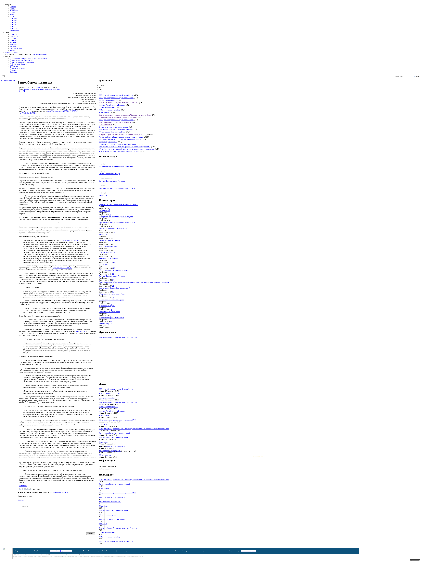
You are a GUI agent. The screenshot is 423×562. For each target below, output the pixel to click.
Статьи (12, 9)
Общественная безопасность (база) (112, 132)
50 (111, 322)
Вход (3, 76)
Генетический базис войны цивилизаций (114, 288)
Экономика (14, 36)
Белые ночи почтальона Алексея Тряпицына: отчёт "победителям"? (124, 147)
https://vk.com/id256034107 (62, 268)
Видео (12, 15)
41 (113, 226)
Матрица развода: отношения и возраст (114, 270)
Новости (13, 7)
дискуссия (56, 89)
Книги (12, 13)
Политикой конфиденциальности (61, 551)
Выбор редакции (16, 48)
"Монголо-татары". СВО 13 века (111, 318)
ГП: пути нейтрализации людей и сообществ (116, 95)
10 (114, 262)
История (13, 38)
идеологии (27, 89)
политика (41, 89)
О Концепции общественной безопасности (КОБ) (28, 58)
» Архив (13, 16)
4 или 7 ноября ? (105, 125)
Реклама (13, 70)
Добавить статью (11, 52)
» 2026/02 (13, 22)
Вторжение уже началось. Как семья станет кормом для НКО (122, 134)
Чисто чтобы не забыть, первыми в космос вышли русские (121, 137)
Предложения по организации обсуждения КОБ (117, 188)
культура (34, 89)
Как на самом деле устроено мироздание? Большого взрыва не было (125, 115)
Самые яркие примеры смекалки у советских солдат (119, 151)
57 (114, 232)
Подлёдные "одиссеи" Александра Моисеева (116, 129)
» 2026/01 (13, 24)
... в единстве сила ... (8, 80)
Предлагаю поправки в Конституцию (113, 228)
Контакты (13, 72)
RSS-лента (14, 66)
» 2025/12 (13, 26)
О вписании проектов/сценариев (111, 300)
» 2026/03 (13, 20)
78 (110, 215)
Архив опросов (258, 456)
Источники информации (108, 100)
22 (113, 286)
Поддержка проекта (17, 68)
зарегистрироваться (39, 54)
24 (113, 280)
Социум (13, 40)
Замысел (13, 46)
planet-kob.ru (67, 240)
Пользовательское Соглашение (21, 60)
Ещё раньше (14, 30)
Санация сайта (104, 112)
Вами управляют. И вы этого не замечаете (115, 122)
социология (48, 89)
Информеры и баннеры (18, 64)
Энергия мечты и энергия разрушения (113, 127)
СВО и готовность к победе (109, 110)
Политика (13, 34)
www (80, 331)
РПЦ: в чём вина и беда (108, 246)
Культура (13, 42)
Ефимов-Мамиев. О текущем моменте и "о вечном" (118, 103)
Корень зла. (103, 264)
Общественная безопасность (109, 312)
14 (113, 274)
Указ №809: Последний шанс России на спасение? (118, 117)
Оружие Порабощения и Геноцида (112, 105)
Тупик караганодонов (107, 306)
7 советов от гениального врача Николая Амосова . (118, 144)
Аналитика (14, 11)
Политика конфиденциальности (22, 62)
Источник (23, 486)
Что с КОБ (103, 195)
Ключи (12, 50)
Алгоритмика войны (107, 107)
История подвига (105, 324)
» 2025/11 (13, 28)
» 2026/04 (13, 18)
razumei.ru (77, 240)
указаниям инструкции (248, 551)
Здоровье (13, 44)
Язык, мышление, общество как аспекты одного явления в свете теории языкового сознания (134, 282)
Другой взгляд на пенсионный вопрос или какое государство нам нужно (126, 149)
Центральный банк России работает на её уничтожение (120, 139)
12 (114, 268)
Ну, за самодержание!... (108, 142)
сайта (66, 554)
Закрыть (21, 500)
